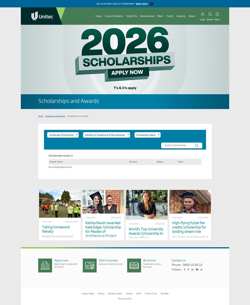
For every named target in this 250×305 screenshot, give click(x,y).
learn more (142, 3)
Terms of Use (151, 293)
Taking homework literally (56, 229)
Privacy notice (125, 298)
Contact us (179, 260)
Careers (129, 293)
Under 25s (131, 16)
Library (101, 293)
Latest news (47, 221)
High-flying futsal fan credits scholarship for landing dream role (189, 227)
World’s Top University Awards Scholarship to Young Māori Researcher (146, 235)
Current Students (114, 16)
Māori (160, 16)
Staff (138, 293)
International (147, 16)
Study (98, 16)
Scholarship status (145, 135)
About (192, 16)
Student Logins (115, 293)
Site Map (164, 293)
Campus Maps (88, 293)
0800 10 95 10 (192, 265)
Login (202, 19)
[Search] (196, 145)
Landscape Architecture (61, 135)
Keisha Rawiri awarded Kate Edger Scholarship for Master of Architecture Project (103, 229)
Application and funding (55, 116)
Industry (181, 16)
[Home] (42, 16)
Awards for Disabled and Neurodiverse (105, 135)
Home (40, 116)
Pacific (169, 16)
